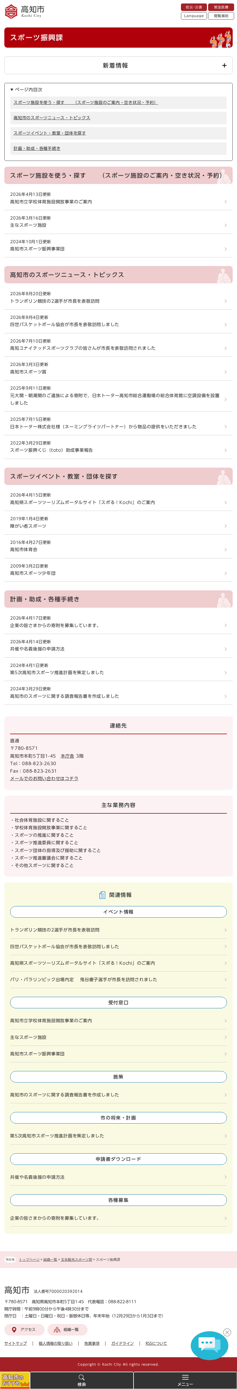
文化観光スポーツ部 (76, 1260)
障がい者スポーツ (28, 526)
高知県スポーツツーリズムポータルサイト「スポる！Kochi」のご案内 (82, 502)
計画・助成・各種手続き (37, 148)
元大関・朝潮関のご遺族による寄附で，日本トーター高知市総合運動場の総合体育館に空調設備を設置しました (115, 399)
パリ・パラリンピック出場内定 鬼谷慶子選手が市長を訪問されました (84, 979)
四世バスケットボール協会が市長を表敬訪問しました (64, 324)
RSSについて (156, 1343)
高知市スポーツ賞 (28, 372)
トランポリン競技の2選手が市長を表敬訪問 (55, 301)
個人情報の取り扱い (56, 1343)
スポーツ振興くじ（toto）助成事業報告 (51, 450)
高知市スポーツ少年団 (33, 573)
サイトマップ (15, 1343)
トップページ (29, 1260)
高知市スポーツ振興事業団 (37, 249)
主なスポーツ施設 (28, 225)
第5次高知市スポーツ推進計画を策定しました (57, 672)
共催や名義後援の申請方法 (37, 649)
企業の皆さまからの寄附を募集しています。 (55, 625)
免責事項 (91, 1343)
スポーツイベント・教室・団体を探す (50, 133)
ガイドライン (122, 1343)
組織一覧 (50, 1260)
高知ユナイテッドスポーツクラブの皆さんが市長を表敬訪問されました (83, 348)
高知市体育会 (24, 549)
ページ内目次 (28, 90)
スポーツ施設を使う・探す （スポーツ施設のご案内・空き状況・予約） (86, 103)
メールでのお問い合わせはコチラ (44, 778)
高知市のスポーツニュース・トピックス (52, 118)
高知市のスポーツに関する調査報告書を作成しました (64, 696)
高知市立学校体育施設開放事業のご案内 (51, 202)
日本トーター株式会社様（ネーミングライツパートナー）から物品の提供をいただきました (103, 427)
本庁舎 (67, 756)
